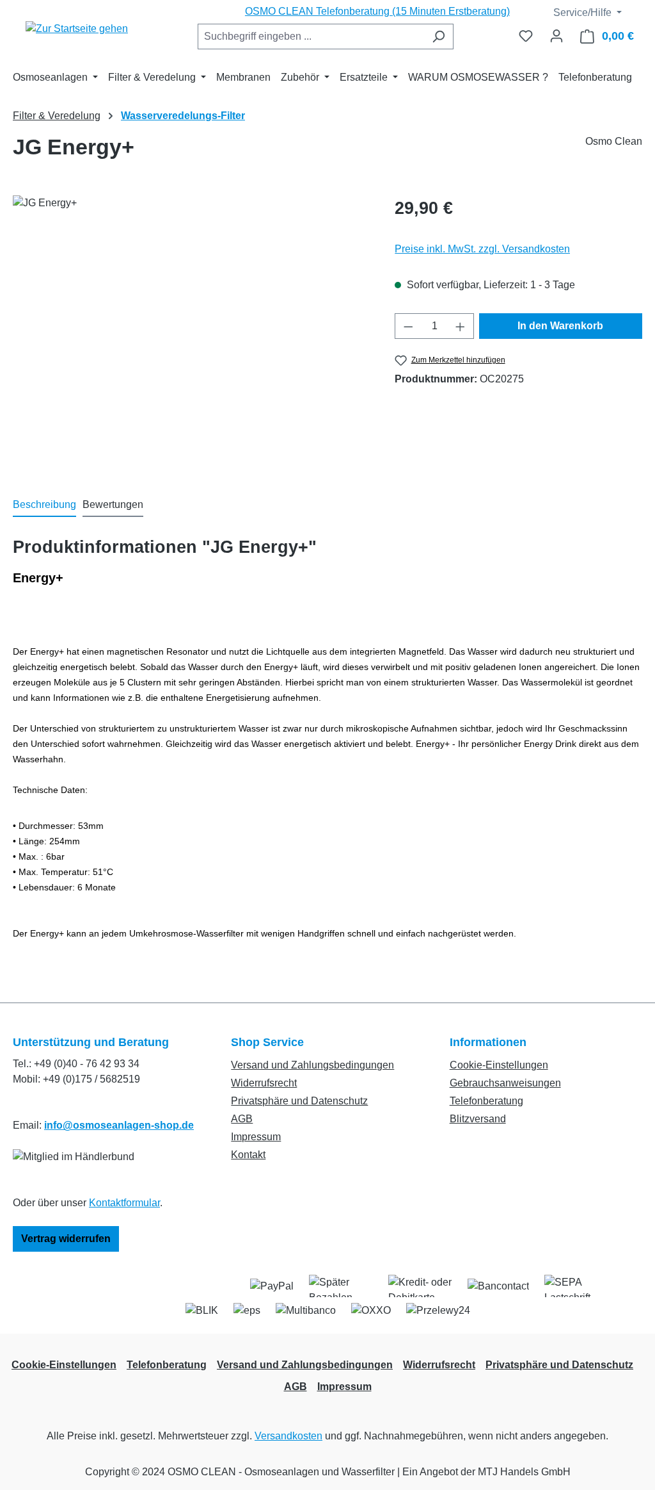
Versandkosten (288, 1435)
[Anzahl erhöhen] (460, 326)
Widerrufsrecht (264, 1082)
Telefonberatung (486, 1100)
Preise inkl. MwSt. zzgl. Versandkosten (482, 248)
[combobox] (311, 36)
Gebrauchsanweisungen (505, 1082)
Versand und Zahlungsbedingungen (312, 1065)
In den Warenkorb (560, 325)
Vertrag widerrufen (66, 1238)
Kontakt (248, 1154)
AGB (242, 1118)
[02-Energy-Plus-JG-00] (191, 333)
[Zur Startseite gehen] (77, 28)
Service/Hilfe (581, 12)
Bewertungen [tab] (113, 504)
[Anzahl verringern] (408, 326)
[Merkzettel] (525, 36)
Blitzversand (478, 1118)
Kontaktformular (124, 1202)
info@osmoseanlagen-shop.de (119, 1125)
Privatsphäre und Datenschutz (299, 1100)
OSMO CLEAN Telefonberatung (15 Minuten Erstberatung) (377, 11)
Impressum (256, 1136)
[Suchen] (438, 36)
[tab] (44, 505)
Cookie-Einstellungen (499, 1065)
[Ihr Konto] (556, 36)
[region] (191, 333)
